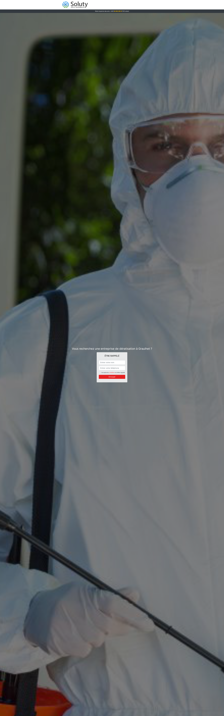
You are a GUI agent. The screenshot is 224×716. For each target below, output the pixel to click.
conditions (112, 372)
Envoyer (112, 377)
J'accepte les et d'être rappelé (113, 372)
